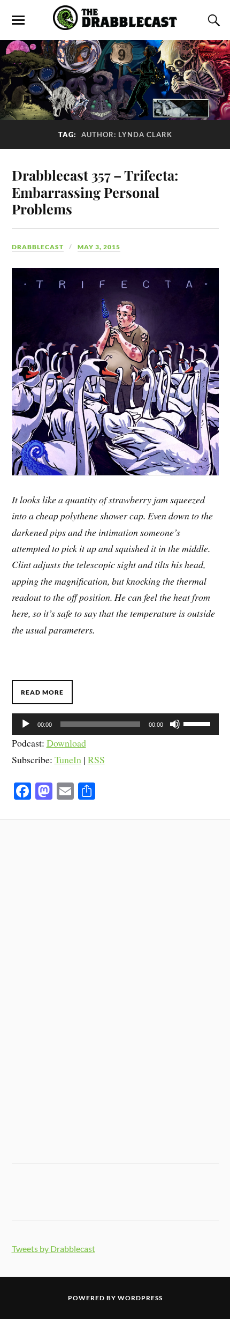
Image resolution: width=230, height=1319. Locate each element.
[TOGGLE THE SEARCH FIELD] (212, 20)
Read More (42, 692)
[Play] (25, 724)
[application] (115, 724)
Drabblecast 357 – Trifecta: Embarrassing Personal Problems (95, 192)
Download (66, 742)
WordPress (140, 1298)
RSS (96, 759)
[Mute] (175, 724)
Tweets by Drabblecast (53, 1248)
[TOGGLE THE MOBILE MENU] (18, 20)
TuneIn (68, 759)
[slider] (198, 723)
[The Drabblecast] (115, 24)
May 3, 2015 (99, 247)
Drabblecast (38, 247)
